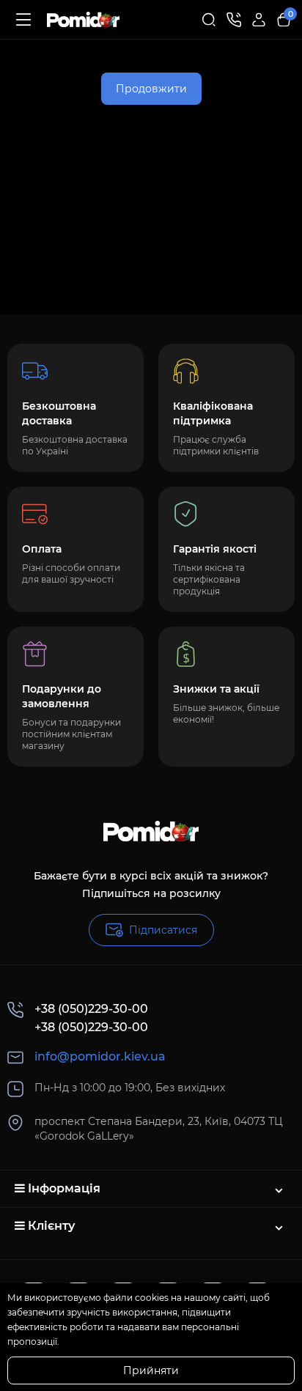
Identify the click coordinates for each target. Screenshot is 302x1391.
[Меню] (23, 20)
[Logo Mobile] (83, 19)
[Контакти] (234, 20)
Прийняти (151, 1370)
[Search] (209, 20)
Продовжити (151, 88)
